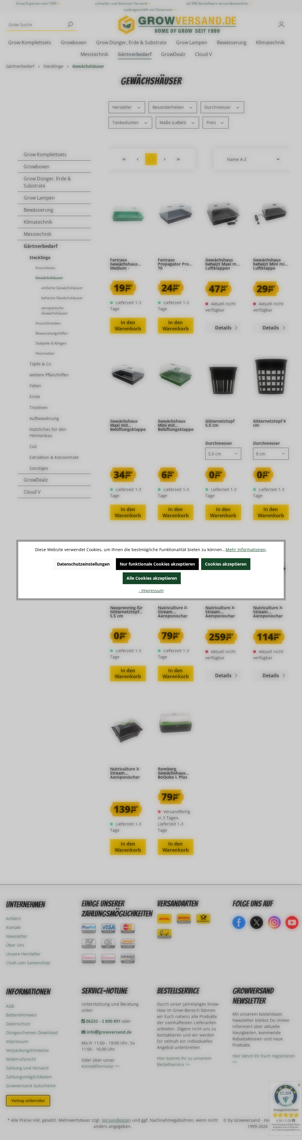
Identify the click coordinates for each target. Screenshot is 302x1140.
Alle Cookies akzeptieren (152, 578)
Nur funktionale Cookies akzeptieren (157, 564)
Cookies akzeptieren (226, 564)
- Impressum (151, 590)
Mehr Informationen (246, 549)
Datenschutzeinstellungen (83, 564)
